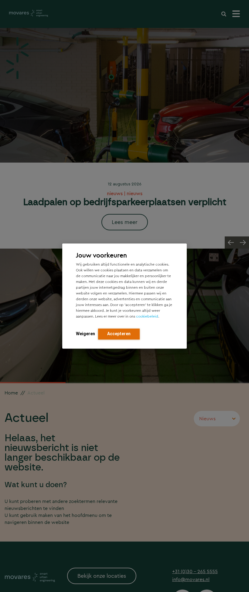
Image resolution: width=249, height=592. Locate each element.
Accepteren (119, 333)
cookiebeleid (147, 316)
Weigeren (85, 333)
